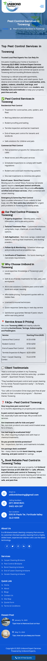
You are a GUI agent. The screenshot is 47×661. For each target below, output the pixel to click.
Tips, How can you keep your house (26, 635)
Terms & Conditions (12, 606)
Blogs (6, 592)
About (6, 588)
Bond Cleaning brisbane (14, 567)
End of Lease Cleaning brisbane (17, 570)
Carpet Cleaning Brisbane (14, 560)
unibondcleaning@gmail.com (24, 495)
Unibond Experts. (29, 651)
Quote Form (9, 602)
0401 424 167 (16, 506)
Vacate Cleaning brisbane (14, 574)
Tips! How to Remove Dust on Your (26, 623)
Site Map (7, 599)
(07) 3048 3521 (16, 503)
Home (5, 29)
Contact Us (8, 595)
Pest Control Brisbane (13, 563)
